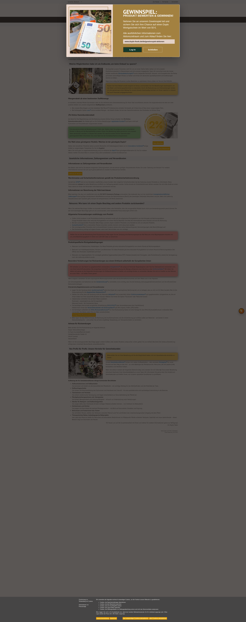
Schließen (153, 50)
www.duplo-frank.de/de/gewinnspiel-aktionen (144, 41)
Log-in (132, 50)
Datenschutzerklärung (103, 618)
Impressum (113, 618)
